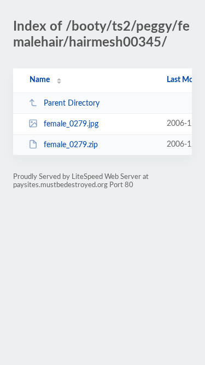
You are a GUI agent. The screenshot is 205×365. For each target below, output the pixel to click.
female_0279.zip (71, 145)
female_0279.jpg (71, 124)
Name (40, 80)
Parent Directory (71, 103)
